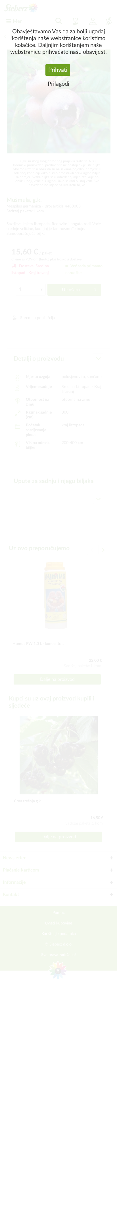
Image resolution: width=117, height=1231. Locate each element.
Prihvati (57, 70)
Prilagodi (58, 84)
